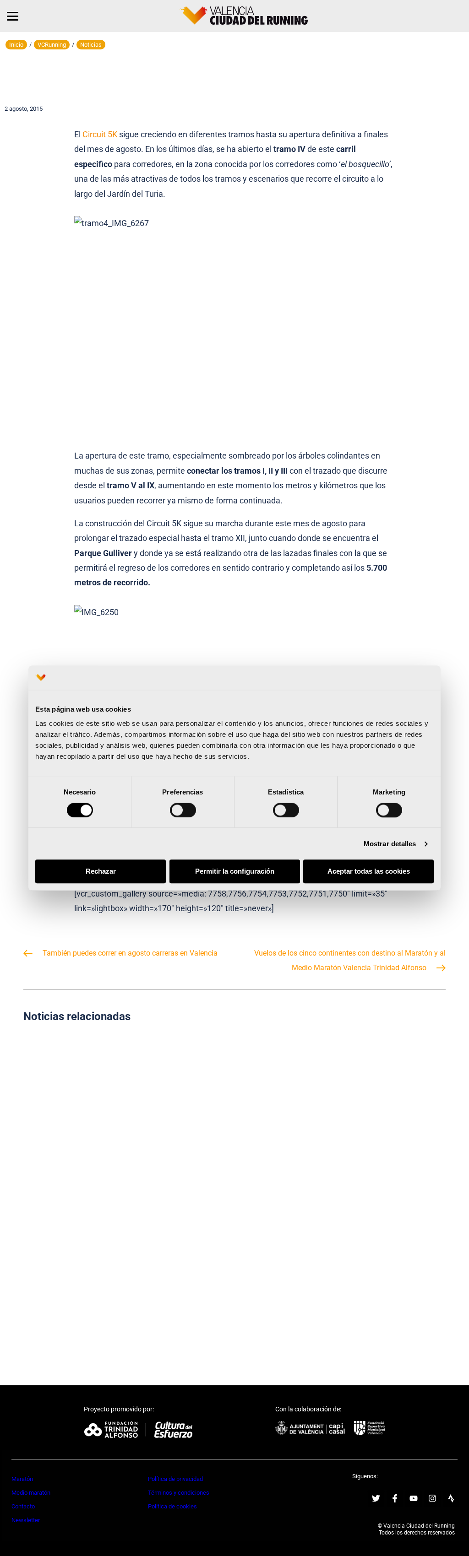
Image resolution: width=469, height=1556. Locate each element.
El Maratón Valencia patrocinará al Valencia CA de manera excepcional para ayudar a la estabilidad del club (125, 1275)
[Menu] (12, 16)
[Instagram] (432, 1498)
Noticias (91, 44)
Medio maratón (30, 1492)
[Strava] (451, 1498)
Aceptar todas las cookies (368, 871)
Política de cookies (172, 1506)
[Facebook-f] (395, 1498)
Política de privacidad (175, 1478)
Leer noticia (125, 1144)
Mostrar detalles (390, 844)
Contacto (23, 1506)
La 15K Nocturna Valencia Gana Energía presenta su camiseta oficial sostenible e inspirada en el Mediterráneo (343, 1104)
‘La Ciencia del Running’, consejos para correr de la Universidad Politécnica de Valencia (125, 1103)
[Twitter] (376, 1498)
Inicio (16, 44)
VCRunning (52, 44)
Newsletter (25, 1520)
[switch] (183, 810)
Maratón (22, 1478)
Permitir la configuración (234, 871)
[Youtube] (413, 1498)
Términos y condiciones (178, 1492)
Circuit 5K (99, 134)
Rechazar (101, 871)
